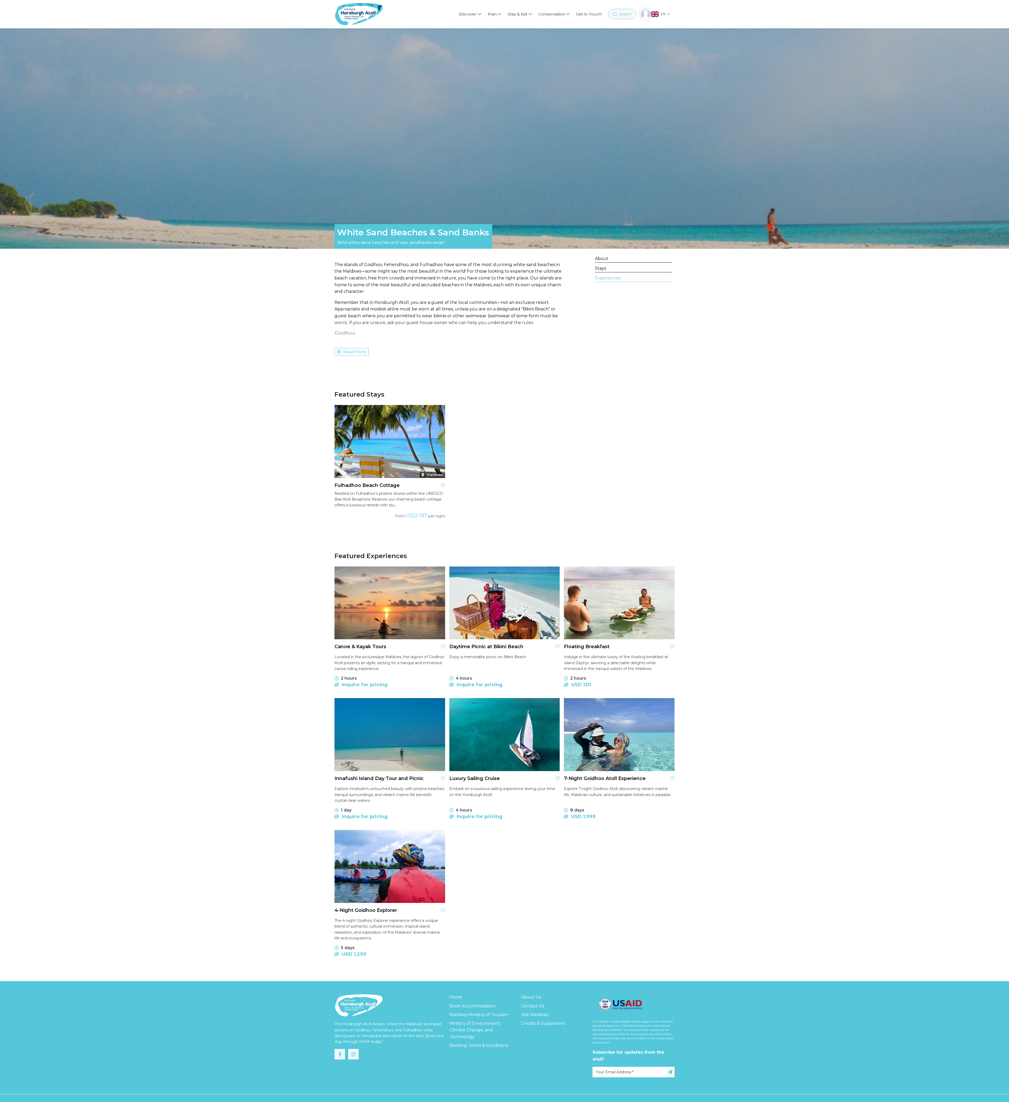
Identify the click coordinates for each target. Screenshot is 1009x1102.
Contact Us (532, 1006)
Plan (492, 14)
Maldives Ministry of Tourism (478, 1014)
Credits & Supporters (543, 1023)
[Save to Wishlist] (443, 485)
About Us (531, 997)
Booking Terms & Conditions (478, 1045)
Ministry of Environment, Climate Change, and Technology (475, 1030)
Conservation (551, 14)
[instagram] (353, 1054)
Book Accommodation (472, 1006)
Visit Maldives (534, 1014)
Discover (468, 14)
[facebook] (339, 1054)
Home (455, 997)
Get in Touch (589, 14)
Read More (354, 351)
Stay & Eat (517, 14)
